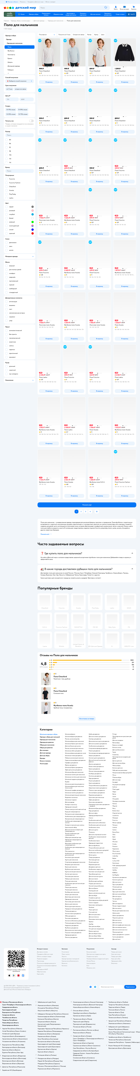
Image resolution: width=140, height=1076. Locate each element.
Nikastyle (115, 818)
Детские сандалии (117, 740)
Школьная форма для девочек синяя (75, 753)
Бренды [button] (42, 758)
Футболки (11, 51)
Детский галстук (117, 922)
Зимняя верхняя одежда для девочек (99, 753)
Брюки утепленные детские (97, 893)
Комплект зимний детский (96, 871)
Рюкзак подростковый (119, 906)
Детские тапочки (94, 917)
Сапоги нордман (93, 902)
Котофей (115, 782)
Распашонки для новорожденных (74, 814)
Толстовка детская (94, 860)
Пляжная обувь (116, 777)
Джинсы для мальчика (71, 904)
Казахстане (21, 989)
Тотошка (114, 825)
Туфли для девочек (94, 800)
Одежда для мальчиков (55, 21)
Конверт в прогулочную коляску (74, 825)
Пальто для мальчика (71, 887)
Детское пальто (93, 879)
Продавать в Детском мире (45, 954)
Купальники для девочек (119, 877)
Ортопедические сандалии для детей (121, 757)
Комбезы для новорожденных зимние (73, 821)
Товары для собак (116, 956)
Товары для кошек (116, 952)
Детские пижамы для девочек (97, 736)
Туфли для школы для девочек (73, 770)
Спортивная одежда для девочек (98, 748)
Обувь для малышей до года (73, 837)
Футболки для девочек (71, 928)
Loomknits (115, 815)
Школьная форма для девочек (73, 736)
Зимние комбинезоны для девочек (75, 921)
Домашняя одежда (14, 66)
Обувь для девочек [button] (46, 748)
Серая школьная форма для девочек (75, 760)
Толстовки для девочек (71, 918)
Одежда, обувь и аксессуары (20, 21)
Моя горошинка (69, 851)
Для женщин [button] (44, 750)
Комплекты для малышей (72, 857)
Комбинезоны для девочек (96, 746)
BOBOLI (115, 872)
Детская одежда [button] (45, 753)
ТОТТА (114, 870)
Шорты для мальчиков (71, 894)
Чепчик (114, 901)
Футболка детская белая (96, 881)
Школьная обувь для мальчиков (74, 772)
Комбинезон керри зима (96, 869)
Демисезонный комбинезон (97, 822)
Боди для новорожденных (72, 812)
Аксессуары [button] (44, 764)
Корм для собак (115, 959)
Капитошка (115, 863)
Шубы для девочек (94, 734)
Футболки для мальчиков (72, 869)
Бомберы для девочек (95, 773)
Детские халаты (117, 889)
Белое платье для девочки (96, 766)
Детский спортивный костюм (97, 834)
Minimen (115, 842)
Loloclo (114, 827)
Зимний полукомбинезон (96, 886)
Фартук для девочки (71, 765)
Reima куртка (92, 855)
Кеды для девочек (94, 811)
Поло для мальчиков (71, 881)
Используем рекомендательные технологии (17, 987)
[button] (131, 14)
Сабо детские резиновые (119, 770)
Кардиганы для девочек (72, 925)
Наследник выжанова (118, 801)
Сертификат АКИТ (42, 969)
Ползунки (92, 832)
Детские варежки (117, 903)
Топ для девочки (117, 899)
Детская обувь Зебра (95, 936)
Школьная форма (70, 734)
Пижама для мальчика (71, 890)
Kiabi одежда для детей (119, 865)
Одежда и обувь (10, 36)
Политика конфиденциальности (46, 963)
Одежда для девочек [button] (47, 742)
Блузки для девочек (94, 781)
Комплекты (11, 55)
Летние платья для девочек (96, 771)
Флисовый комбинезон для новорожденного (73, 844)
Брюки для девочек (94, 769)
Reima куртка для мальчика (72, 906)
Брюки (10, 58)
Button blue (115, 811)
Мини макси (116, 851)
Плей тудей (115, 789)
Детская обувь (93, 895)
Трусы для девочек (117, 884)
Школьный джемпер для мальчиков (75, 795)
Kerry (114, 808)
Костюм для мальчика (71, 874)
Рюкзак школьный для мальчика (74, 748)
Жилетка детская (94, 862)
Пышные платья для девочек (73, 932)
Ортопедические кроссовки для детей (121, 737)
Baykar (114, 858)
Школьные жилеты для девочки (74, 792)
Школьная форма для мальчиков (74, 741)
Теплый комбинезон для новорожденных (72, 834)
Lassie (114, 796)
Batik (113, 837)
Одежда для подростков (96, 843)
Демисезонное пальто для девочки (75, 930)
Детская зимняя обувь (118, 763)
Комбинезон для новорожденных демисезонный (75, 854)
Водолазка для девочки (95, 795)
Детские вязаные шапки (119, 927)
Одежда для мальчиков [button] (47, 740)
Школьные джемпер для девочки (74, 784)
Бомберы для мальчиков (72, 892)
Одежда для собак (116, 961)
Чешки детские (93, 910)
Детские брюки (93, 888)
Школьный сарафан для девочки (74, 790)
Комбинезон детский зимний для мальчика (74, 884)
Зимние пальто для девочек (73, 913)
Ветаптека (114, 963)
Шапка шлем (116, 913)
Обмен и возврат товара (44, 956)
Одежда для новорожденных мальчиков (73, 840)
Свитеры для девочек (95, 739)
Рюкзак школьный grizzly (72, 739)
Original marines (117, 813)
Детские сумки (116, 920)
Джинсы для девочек (95, 764)
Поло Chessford (60, 676)
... (93, 511)
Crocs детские (93, 912)
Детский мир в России (10, 989)
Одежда (8, 39)
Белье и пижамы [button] (45, 761)
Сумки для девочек (118, 937)
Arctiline (115, 868)
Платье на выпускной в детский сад (75, 809)
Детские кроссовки (94, 914)
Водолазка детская (94, 864)
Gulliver (114, 787)
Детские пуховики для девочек (98, 743)
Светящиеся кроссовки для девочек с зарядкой (99, 805)
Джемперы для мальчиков (72, 897)
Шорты (10, 62)
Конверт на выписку (71, 804)
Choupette (115, 799)
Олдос (114, 792)
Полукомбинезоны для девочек (98, 785)
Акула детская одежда (118, 784)
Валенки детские (94, 931)
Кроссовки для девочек (96, 802)
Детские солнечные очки (119, 930)
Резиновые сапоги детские (96, 919)
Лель (113, 834)
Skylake (67, 782)
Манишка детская (117, 932)
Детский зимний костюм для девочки (97, 761)
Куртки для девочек (94, 783)
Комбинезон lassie (94, 841)
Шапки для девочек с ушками (121, 934)
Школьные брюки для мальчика (74, 743)
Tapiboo (91, 921)
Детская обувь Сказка (95, 933)
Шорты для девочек (94, 755)
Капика (114, 803)
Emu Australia (116, 853)
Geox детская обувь (94, 926)
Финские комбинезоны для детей (98, 850)
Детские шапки (116, 908)
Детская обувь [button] (45, 756)
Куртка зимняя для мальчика (73, 871)
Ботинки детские (117, 768)
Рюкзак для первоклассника (120, 911)
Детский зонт (116, 939)
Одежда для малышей (71, 807)
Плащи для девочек (94, 857)
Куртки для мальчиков (71, 860)
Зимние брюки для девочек (97, 792)
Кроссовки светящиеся (95, 905)
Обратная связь (41, 972)
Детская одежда (39, 21)
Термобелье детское (95, 874)
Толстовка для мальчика (72, 876)
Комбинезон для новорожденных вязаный (75, 848)
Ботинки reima (116, 747)
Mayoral (114, 806)
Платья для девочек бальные (73, 923)
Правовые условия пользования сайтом (28, 986)
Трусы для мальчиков (118, 891)
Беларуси (28, 989)
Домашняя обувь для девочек (97, 808)
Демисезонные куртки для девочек (99, 741)
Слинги (91, 818)
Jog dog (91, 924)
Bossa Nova (115, 832)
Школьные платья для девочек (74, 755)
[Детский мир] (20, 7)
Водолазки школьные (71, 797)
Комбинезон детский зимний (97, 825)
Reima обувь (116, 743)
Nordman (91, 907)
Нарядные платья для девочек (73, 909)
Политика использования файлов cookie (46, 966)
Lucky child (115, 861)
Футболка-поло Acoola (63, 705)
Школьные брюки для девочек (74, 767)
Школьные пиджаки (71, 800)
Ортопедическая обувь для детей (98, 900)
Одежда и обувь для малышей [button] (50, 737)
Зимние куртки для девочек (97, 758)
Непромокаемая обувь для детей (122, 772)
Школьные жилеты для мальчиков (75, 774)
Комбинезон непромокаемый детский (97, 837)
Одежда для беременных (96, 815)
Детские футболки (94, 845)
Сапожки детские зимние (96, 938)
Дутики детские (117, 761)
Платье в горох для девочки (97, 790)
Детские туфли (93, 813)
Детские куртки (93, 830)
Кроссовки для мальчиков (96, 797)
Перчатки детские (117, 918)
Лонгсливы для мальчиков (72, 901)
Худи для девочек (94, 778)
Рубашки (11, 70)
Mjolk (114, 839)
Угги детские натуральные (96, 929)
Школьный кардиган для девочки (74, 779)
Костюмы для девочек (95, 776)
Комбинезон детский (95, 820)
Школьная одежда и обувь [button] (48, 734)
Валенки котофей (117, 745)
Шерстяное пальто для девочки (98, 788)
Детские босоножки (118, 750)
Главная (6, 21)
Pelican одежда (116, 822)
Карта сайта (40, 974)
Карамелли (115, 849)
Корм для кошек (116, 954)
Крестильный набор (71, 827)
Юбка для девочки (70, 916)
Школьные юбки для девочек (73, 751)
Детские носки (116, 882)
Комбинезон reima (94, 827)
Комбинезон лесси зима (96, 852)
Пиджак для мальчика (95, 883)
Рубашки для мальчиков (72, 879)
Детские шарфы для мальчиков (121, 925)
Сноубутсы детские (94, 898)
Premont (114, 846)
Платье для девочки (70, 911)
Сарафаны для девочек (71, 762)
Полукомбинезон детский (96, 848)
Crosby (114, 844)
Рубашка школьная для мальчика (74, 758)
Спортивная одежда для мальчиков (75, 862)
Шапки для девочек (118, 915)
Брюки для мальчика (71, 867)
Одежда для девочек (71, 935)
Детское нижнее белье (119, 894)
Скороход (115, 754)
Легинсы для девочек (71, 937)
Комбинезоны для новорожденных (75, 816)
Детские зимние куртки (96, 876)
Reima (114, 794)
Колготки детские (117, 880)
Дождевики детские (94, 867)
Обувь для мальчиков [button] (47, 745)
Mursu (114, 775)
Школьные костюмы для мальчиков (75, 777)
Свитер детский (93, 891)
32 (97, 511)
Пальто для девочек (94, 751)
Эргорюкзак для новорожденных (74, 819)
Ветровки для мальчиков (72, 864)
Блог (88, 965)
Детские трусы (116, 896)
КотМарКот (115, 875)
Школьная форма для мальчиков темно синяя (74, 787)
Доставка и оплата (42, 952)
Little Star (115, 856)
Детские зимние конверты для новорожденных (74, 830)
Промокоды (40, 961)
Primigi (114, 734)
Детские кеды (116, 780)
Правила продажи (42, 959)
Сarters (114, 830)
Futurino (115, 820)
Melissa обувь (116, 765)
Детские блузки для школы (73, 746)
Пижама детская (117, 887)
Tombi (114, 752)
